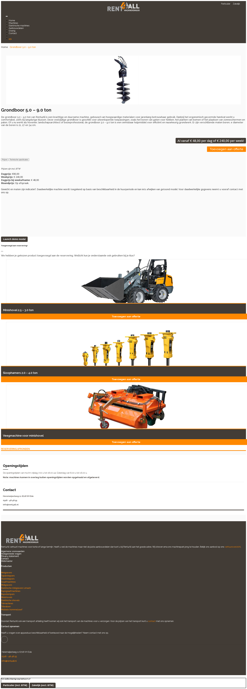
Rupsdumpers (8, 594)
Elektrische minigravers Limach (16, 588)
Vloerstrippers (8, 579)
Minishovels (6, 597)
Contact (5, 558)
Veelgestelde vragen (11, 554)
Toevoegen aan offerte (226, 149)
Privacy (4, 556)
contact (152, 621)
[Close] (2, 251)
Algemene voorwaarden (12, 551)
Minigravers (6, 572)
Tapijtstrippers (8, 575)
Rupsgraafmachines (10, 591)
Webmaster (6, 561)
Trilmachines (7, 603)
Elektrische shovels (10, 600)
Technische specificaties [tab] (19, 160)
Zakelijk (236, 4)
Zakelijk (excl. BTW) (43, 685)
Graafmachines (8, 582)
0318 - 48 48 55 (10, 500)
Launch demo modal (14, 239)
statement (14, 556)
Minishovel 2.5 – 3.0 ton (18, 310)
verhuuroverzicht (233, 547)
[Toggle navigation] (7, 16)
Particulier (225, 4)
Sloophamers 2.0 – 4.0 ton (20, 372)
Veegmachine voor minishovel (23, 435)
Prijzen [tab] (4, 160)
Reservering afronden (15, 449)
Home (4, 47)
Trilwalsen (6, 606)
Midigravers (6, 585)
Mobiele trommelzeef (11, 609)
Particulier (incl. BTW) (15, 685)
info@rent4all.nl (11, 504)
